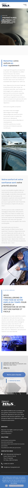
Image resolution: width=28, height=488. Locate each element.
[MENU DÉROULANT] (24, 5)
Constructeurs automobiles (8, 440)
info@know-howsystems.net (12, 467)
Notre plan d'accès (14, 375)
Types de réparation (6, 433)
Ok (6, 485)
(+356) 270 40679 (9, 463)
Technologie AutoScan (7, 431)
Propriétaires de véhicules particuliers (11, 447)
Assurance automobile (7, 442)
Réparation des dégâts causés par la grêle (12, 429)
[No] (26, 481)
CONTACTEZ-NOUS (14, 380)
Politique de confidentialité (16, 485)
